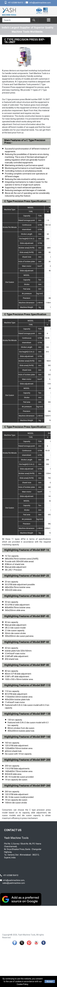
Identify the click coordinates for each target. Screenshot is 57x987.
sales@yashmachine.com (13, 883)
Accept (50, 981)
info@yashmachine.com (40, 3)
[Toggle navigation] (49, 20)
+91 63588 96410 (15, 3)
